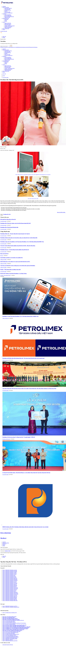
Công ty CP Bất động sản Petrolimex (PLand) (9, 637)
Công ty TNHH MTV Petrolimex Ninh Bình (9, 585)
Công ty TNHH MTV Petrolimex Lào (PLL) (9, 606)
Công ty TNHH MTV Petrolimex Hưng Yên (9, 578)
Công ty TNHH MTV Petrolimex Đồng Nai (9, 599)
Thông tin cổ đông (3, 259)
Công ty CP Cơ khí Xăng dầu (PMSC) (8, 633)
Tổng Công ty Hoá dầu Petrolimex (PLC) (9, 616)
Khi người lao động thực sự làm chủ (8, 219)
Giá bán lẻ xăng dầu (3, 31)
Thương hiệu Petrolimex (33, 47)
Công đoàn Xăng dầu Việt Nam (7, 644)
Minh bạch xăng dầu (8, 66)
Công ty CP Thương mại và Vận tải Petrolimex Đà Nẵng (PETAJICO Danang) (15, 627)
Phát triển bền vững (5, 18)
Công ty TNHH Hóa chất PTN (7, 639)
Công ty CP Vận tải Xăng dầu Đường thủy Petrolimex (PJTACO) (13, 620)
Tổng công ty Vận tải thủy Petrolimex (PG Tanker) (11, 619)
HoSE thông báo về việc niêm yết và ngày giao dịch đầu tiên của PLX (15, 261)
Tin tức (3, 22)
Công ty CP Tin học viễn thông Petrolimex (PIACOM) (11, 631)
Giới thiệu (4, 6)
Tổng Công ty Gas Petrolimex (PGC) (8, 617)
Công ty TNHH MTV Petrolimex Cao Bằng (9, 571)
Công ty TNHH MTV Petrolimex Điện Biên (9, 597)
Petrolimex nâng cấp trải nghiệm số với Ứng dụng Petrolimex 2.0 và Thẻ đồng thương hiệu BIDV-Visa (22, 241)
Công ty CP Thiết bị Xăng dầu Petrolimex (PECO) (10, 634)
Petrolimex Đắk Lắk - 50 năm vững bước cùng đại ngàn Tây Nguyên (15, 233)
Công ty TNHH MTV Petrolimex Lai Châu (9, 581)
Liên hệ (3, 29)
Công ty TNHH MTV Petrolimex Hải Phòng (9, 579)
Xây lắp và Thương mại (8, 12)
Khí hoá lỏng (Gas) (8, 10)
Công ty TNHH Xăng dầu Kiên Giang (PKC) (9, 640)
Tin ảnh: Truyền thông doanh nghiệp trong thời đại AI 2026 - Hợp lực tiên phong (17, 245)
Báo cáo (1, 255)
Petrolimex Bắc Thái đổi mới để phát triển (9, 227)
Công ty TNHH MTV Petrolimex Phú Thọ (9, 586)
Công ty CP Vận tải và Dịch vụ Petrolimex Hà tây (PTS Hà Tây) (13, 629)
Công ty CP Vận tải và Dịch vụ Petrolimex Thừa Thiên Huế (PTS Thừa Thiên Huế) (16, 626)
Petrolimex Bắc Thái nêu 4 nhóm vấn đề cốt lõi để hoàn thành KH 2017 (15, 223)
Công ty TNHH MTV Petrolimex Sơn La (9, 591)
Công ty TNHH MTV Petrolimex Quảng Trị (9, 589)
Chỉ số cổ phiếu (15, 47)
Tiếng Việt (4, 36)
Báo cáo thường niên (8, 15)
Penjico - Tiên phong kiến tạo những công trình (10, 269)
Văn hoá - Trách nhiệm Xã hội (9, 25)
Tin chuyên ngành (7, 24)
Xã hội (6, 20)
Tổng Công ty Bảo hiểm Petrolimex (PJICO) (10, 618)
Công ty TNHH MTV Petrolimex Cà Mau (9, 572)
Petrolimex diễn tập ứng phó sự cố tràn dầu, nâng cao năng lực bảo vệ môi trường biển (18, 237)
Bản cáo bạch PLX (4, 253)
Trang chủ (4, 73)
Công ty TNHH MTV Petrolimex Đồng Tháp (9, 600)
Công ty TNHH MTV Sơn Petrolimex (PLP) (9, 638)
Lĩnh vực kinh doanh (9, 47)
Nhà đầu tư (4, 13)
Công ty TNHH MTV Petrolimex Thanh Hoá (9, 592)
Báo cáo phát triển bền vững (9, 16)
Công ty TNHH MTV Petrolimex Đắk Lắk (9, 596)
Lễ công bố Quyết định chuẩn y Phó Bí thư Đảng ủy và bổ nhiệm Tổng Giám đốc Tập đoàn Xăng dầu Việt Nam (26, 472)
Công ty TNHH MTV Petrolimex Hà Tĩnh (9, 577)
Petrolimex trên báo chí (8, 26)
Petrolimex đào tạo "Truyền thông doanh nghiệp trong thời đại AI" (14, 249)
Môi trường (6, 19)
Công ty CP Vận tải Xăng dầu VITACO (9, 622)
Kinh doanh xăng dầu (8, 8)
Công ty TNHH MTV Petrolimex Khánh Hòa (9, 580)
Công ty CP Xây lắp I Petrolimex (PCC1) (9, 635)
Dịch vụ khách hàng (5, 28)
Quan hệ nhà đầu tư (8, 14)
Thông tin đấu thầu (8, 27)
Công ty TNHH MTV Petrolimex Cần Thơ (9, 573)
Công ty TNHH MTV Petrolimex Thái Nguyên (10, 593)
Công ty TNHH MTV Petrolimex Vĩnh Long (9, 595)
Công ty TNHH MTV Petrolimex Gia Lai (9, 574)
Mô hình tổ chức (3, 47)
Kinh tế (6, 21)
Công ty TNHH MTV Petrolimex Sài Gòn (9, 590)
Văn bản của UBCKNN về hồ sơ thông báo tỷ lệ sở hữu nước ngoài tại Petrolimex (17, 265)
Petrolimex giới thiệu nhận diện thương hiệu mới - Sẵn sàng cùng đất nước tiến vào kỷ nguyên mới (23, 358)
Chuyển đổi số (27, 47)
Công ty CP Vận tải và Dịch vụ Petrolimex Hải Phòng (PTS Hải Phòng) (14, 623)
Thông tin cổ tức (7, 17)
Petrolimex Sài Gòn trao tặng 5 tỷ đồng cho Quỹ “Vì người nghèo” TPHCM (18, 437)
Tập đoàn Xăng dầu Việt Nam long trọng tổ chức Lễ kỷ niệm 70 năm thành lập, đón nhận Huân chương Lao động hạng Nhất (29, 388)
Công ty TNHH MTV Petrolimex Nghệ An (9, 584)
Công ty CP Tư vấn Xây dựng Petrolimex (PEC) (10, 632)
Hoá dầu (6, 53)
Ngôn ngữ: (2, 554)
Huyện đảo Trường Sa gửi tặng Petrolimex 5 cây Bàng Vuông (13, 273)
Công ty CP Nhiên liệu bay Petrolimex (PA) (9, 612)
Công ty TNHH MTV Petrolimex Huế (8, 575)
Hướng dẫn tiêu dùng (21, 47)
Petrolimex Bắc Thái (6, 214)
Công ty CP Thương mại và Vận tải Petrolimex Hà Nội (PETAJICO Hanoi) (15, 628)
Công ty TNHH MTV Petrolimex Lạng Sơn (9, 583)
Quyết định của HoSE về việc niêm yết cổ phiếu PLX (11, 257)
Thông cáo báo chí (8, 65)
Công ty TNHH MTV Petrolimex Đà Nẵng (9, 598)
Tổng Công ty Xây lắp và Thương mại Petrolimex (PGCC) (12, 630)
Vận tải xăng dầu (7, 9)
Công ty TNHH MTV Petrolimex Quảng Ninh (10, 588)
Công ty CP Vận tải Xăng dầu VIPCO (8, 621)
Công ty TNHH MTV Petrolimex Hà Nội (9, 576)
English (3, 37)
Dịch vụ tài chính (7, 54)
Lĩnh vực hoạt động (5, 7)
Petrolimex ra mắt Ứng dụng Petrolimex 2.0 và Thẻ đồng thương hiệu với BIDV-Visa (20, 316)
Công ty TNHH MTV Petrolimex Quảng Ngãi (10, 587)
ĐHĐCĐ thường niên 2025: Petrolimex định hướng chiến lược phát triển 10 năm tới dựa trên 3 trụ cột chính (25, 526)
